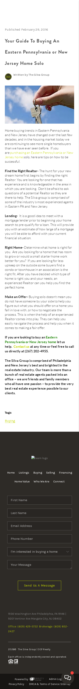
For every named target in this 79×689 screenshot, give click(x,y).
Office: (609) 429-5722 (23, 626)
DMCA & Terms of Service (44, 684)
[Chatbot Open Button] (67, 677)
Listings (24, 472)
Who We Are (41, 481)
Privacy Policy (16, 684)
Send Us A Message (39, 585)
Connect (59, 481)
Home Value (22, 481)
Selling (50, 472)
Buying (10, 421)
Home (11, 472)
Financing (65, 472)
